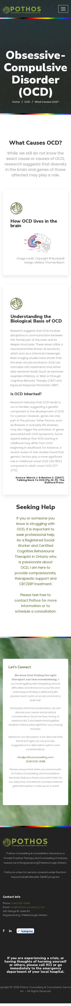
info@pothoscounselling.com (35, 757)
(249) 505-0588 (35, 761)
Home (16, 102)
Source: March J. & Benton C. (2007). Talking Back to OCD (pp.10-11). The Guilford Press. (40, 480)
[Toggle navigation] (63, 9)
